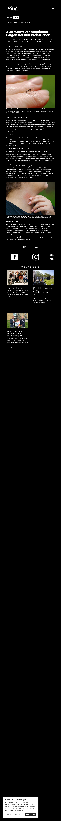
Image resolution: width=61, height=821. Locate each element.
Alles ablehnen (19, 814)
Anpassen (9, 814)
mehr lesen (12, 306)
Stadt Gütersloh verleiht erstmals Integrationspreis (14, 333)
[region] (20, 807)
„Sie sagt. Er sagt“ (15, 288)
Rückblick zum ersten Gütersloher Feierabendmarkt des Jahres (43, 291)
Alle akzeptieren (30, 814)
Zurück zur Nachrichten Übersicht (19, 22)
